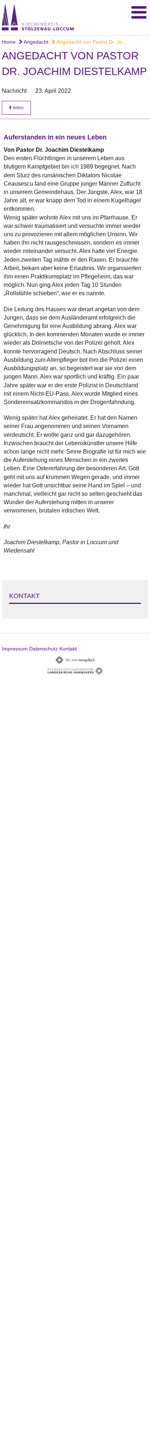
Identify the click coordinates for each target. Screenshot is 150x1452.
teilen (18, 107)
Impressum (15, 649)
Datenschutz (43, 649)
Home (9, 42)
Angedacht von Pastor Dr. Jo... (91, 42)
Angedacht (35, 42)
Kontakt (68, 649)
